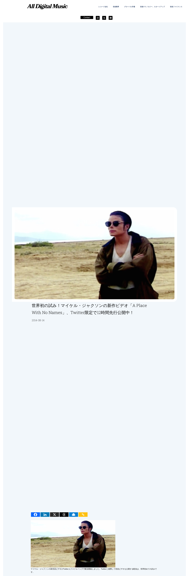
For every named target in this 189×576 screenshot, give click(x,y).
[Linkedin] (110, 18)
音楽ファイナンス (176, 7)
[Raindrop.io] (73, 514)
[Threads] (64, 514)
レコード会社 (103, 7)
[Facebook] (35, 514)
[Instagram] (98, 18)
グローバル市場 (129, 7)
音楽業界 (116, 7)
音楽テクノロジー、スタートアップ (152, 7)
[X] (54, 514)
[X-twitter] (104, 18)
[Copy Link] (83, 514)
